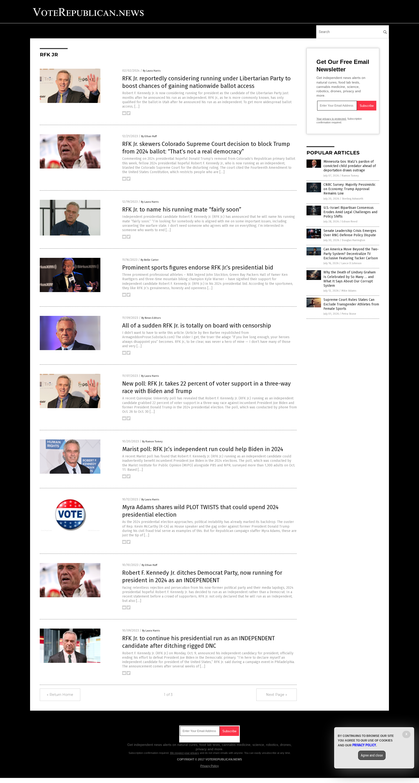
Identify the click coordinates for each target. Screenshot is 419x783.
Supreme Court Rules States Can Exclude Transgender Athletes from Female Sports (351, 304)
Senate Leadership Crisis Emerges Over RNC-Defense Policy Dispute (349, 233)
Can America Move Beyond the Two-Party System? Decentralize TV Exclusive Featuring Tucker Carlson (351, 253)
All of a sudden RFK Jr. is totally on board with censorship (196, 325)
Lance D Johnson (351, 263)
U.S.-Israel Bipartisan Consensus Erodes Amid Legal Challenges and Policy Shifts (350, 212)
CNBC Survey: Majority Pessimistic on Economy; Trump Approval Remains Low (349, 189)
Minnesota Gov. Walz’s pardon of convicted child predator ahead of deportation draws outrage (349, 166)
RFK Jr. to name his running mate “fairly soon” (181, 209)
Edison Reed (349, 221)
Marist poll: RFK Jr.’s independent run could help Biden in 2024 (202, 449)
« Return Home (60, 694)
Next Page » (276, 694)
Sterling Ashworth (352, 198)
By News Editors (151, 318)
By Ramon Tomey (152, 441)
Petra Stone (349, 313)
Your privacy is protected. (331, 118)
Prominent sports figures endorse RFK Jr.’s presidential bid (197, 267)
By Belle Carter (150, 259)
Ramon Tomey (350, 175)
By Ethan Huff (149, 136)
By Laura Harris (152, 70)
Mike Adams (348, 290)
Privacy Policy (209, 766)
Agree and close (372, 755)
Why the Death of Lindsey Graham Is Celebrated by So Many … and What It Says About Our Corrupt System (349, 279)
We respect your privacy (184, 752)
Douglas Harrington (353, 240)
